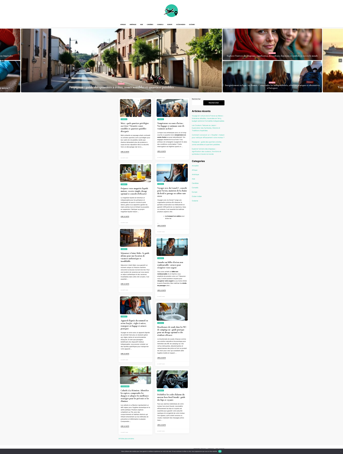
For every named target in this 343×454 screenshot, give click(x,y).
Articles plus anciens (126, 439)
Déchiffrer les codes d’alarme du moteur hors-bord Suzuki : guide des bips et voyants (171, 397)
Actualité (195, 166)
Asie (141, 24)
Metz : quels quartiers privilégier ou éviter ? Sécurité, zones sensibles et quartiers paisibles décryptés (135, 127)
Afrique (123, 24)
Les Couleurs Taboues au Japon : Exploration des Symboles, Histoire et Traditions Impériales (272, 55)
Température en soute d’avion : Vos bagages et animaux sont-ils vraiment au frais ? (170, 126)
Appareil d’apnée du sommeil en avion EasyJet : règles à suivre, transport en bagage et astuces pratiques (134, 324)
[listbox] (171, 60)
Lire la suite (125, 151)
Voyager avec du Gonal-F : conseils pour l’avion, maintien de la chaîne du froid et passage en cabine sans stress (172, 192)
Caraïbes (150, 24)
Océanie (192, 24)
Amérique (133, 24)
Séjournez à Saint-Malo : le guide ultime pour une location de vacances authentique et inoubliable (135, 257)
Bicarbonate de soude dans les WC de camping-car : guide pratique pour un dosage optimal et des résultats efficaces (172, 331)
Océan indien (180, 24)
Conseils (160, 24)
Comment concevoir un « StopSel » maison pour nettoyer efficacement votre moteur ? (272, 88)
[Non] (341, 451)
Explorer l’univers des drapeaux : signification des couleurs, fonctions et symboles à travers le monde (206, 151)
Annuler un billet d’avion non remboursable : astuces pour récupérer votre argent (170, 265)
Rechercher (196, 99)
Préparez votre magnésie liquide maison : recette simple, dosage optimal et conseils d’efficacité (134, 191)
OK (220, 451)
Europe (169, 24)
